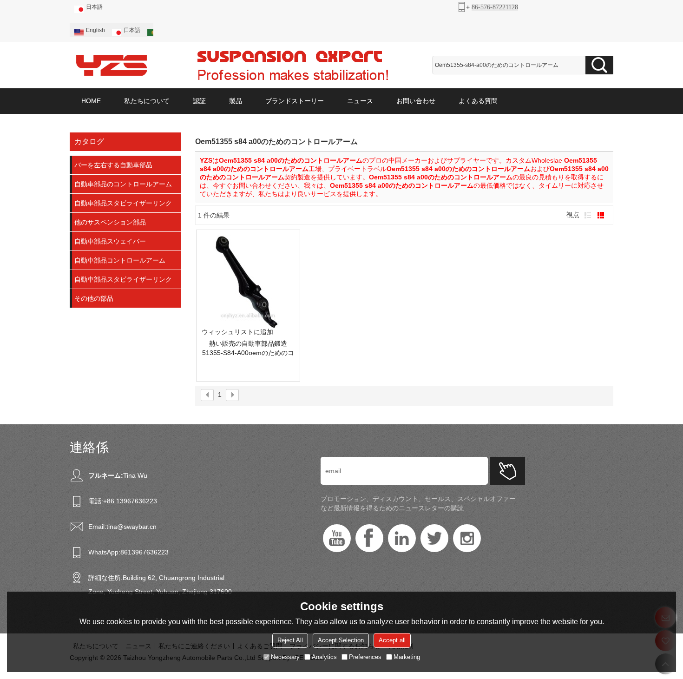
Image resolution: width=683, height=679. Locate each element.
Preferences (365, 656)
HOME (91, 101)
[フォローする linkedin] (402, 538)
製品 (235, 101)
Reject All (290, 640)
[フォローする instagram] (467, 538)
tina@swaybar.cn (131, 526)
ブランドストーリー (294, 101)
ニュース (360, 101)
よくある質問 (478, 101)
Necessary (285, 656)
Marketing (407, 656)
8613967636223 (144, 552)
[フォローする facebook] (369, 538)
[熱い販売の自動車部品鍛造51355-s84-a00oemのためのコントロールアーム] (248, 281)
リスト (587, 215)
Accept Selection (341, 640)
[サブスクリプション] (507, 471)
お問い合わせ (415, 101)
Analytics (324, 656)
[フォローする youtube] (337, 538)
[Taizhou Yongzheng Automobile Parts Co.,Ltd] (111, 65)
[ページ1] (207, 395)
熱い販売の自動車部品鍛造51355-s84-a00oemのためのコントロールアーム (248, 348)
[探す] (599, 65)
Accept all (392, 640)
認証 (199, 101)
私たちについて (147, 101)
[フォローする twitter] (434, 538)
